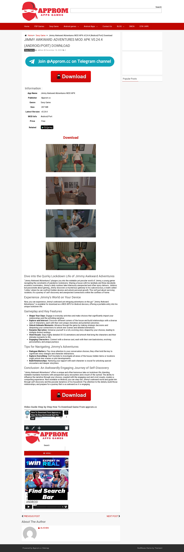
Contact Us (107, 26)
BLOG (119, 26)
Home (26, 26)
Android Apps (89, 26)
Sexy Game (54, 26)
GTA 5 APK (144, 26)
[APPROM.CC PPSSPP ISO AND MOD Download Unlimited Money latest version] (45, 20)
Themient (158, 548)
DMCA (131, 26)
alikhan (40, 50)
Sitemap (45, 548)
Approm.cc (37, 548)
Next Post (112, 516)
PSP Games (39, 26)
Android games (70, 26)
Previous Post (32, 516)
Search (159, 7)
